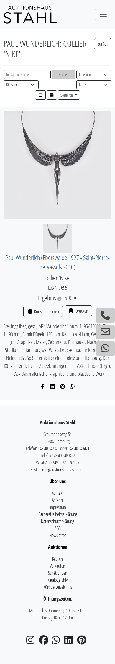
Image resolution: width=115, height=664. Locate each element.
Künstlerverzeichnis (57, 587)
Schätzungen (57, 573)
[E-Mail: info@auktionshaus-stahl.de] (105, 332)
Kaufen (57, 559)
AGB (58, 528)
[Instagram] (32, 641)
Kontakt (57, 493)
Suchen (63, 74)
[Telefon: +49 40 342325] (105, 315)
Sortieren (67, 95)
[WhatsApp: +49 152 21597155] (105, 348)
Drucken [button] (81, 311)
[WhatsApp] (72, 386)
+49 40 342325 (48, 448)
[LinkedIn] (52, 386)
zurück (103, 44)
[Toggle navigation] (103, 14)
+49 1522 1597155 (65, 462)
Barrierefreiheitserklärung (57, 514)
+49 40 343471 (78, 448)
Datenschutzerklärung (57, 521)
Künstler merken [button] (46, 311)
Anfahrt (57, 500)
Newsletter (57, 535)
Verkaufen (57, 566)
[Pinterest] (62, 386)
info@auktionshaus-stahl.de (62, 469)
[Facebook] (43, 386)
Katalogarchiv (57, 580)
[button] (40, 95)
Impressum (57, 507)
